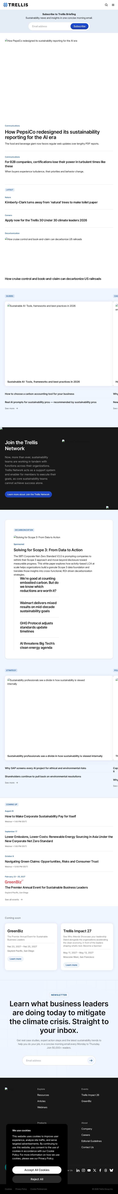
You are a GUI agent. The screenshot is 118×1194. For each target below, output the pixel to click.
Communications (12, 126)
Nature (8, 197)
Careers (8, 215)
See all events (12, 899)
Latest (9, 190)
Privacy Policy (21, 1189)
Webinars (42, 1107)
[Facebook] (100, 1170)
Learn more (28, 494)
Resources (43, 1094)
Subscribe (79, 26)
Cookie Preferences (38, 1189)
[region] (37, 1156)
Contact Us (87, 1147)
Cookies (8, 1189)
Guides (9, 296)
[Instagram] (83, 1170)
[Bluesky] (111, 1170)
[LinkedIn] (77, 1170)
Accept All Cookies (36, 1170)
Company (86, 1128)
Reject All (37, 1179)
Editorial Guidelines (91, 1141)
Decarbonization (12, 233)
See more (9, 408)
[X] (94, 1170)
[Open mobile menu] (113, 5)
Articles (41, 1101)
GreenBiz (86, 1101)
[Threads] (105, 1170)
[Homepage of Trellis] (9, 1091)
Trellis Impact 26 (90, 1094)
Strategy (11, 670)
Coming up (11, 804)
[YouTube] (89, 1170)
